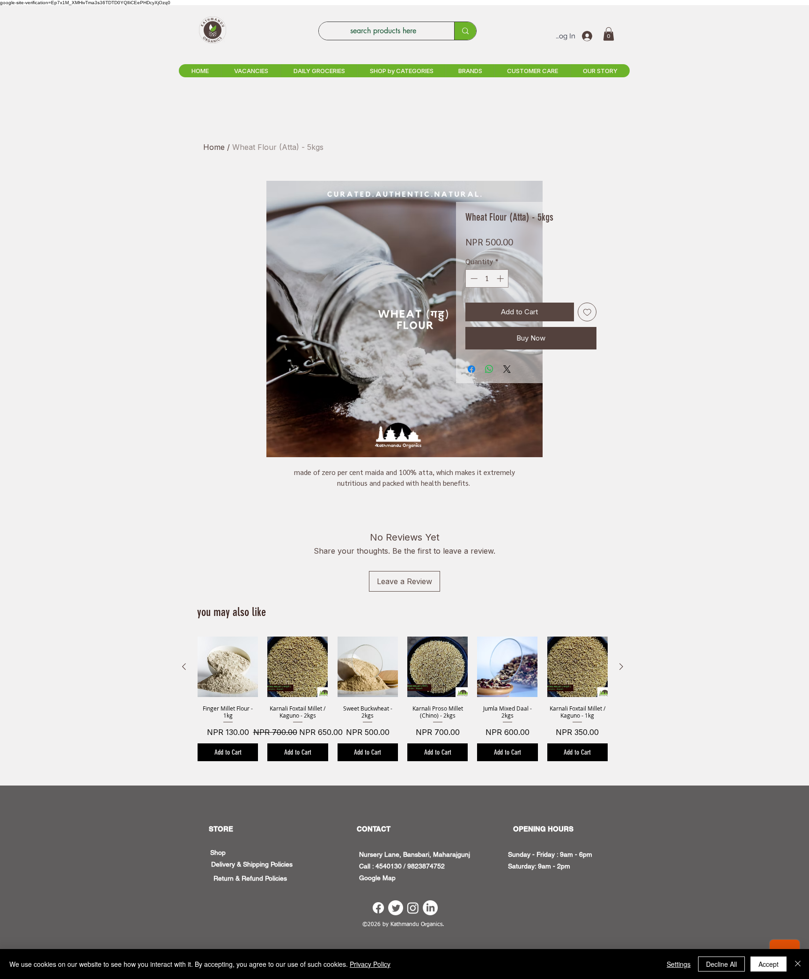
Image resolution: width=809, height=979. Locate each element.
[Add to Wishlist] (587, 312)
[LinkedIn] (430, 907)
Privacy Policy (370, 964)
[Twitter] (395, 907)
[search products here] (465, 31)
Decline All (721, 964)
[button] (608, 34)
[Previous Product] (184, 666)
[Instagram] (412, 907)
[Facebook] (378, 907)
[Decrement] (473, 278)
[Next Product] (621, 666)
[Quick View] (228, 667)
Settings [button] (679, 964)
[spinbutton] (487, 278)
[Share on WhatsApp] (489, 369)
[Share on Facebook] (471, 369)
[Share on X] (507, 369)
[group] (402, 699)
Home (214, 147)
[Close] (797, 964)
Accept (768, 964)
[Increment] (501, 278)
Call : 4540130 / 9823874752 (402, 866)
